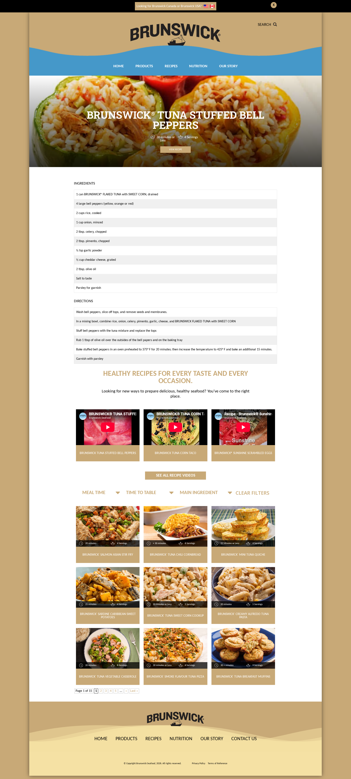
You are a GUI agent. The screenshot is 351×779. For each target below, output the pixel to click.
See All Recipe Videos (175, 476)
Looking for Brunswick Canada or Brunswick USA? (169, 6)
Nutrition (198, 66)
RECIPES (171, 66)
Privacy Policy (198, 763)
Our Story (228, 66)
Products (144, 66)
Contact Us (244, 739)
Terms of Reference (217, 763)
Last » (134, 691)
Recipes (153, 739)
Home (118, 66)
